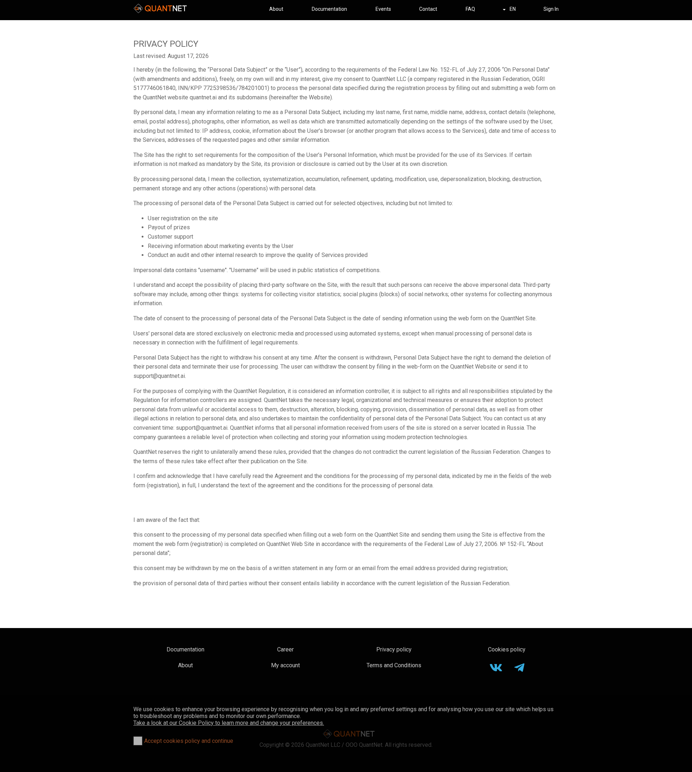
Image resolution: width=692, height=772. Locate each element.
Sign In (551, 9)
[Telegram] (519, 669)
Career (285, 649)
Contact (428, 9)
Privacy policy (394, 649)
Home (160, 9)
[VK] (496, 669)
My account (285, 665)
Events (383, 9)
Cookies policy (506, 649)
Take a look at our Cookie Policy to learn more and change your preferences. (228, 722)
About (276, 9)
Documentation (329, 9)
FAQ (470, 9)
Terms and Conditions (394, 665)
